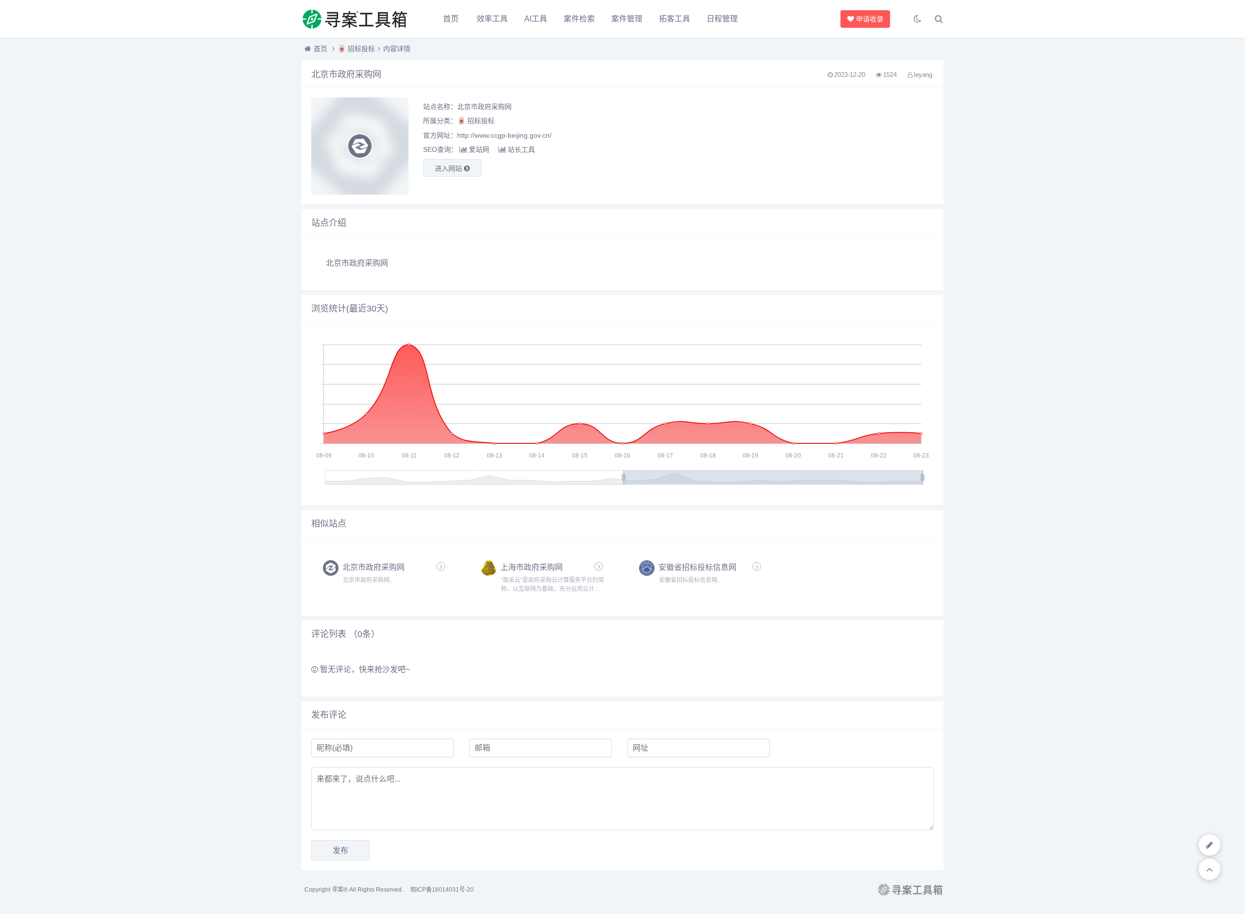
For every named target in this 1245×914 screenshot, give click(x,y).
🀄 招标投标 (356, 49)
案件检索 (579, 19)
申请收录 (871, 19)
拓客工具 (674, 19)
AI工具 (535, 19)
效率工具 (492, 19)
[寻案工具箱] (355, 19)
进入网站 (449, 168)
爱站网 (479, 149)
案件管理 (626, 19)
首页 (451, 19)
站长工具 (521, 149)
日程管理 (722, 19)
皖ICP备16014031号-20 (442, 889)
